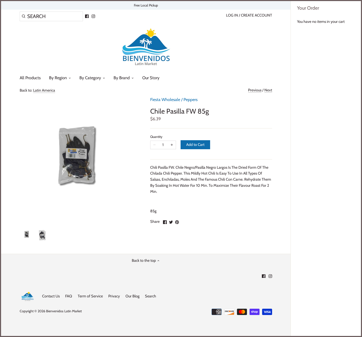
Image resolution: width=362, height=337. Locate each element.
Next (268, 90)
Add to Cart (195, 144)
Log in (232, 15)
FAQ (68, 296)
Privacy (114, 296)
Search (150, 296)
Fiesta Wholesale (165, 99)
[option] (27, 234)
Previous (254, 90)
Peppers (191, 99)
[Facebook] (87, 16)
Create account (256, 15)
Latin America (44, 90)
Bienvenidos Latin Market (64, 311)
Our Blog (132, 296)
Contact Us (51, 296)
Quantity (156, 137)
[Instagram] (93, 16)
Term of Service (90, 296)
